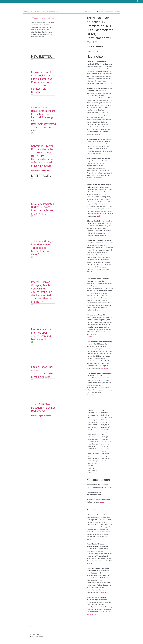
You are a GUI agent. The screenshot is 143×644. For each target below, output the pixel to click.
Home (87, 11)
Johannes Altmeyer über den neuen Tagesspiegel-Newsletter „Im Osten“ (42, 248)
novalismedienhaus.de (37, 639)
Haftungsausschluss (94, 631)
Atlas (94, 11)
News (101, 11)
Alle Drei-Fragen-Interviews (41, 416)
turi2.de (109, 83)
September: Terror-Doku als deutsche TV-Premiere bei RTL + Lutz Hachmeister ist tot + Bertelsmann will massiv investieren (42, 155)
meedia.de (97, 153)
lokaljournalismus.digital (66, 628)
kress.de (90, 272)
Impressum (90, 626)
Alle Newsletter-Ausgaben (40, 170)
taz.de (102, 502)
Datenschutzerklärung (94, 628)
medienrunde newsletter (66, 626)
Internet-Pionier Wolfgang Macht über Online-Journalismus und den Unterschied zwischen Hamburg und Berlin (42, 291)
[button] (140, 1)
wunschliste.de (92, 614)
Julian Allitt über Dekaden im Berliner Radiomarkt (43, 407)
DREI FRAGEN (41, 176)
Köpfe (117, 11)
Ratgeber (109, 11)
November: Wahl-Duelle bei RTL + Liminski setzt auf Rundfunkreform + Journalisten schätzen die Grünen (42, 82)
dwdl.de (97, 216)
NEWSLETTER (41, 56)
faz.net (89, 539)
